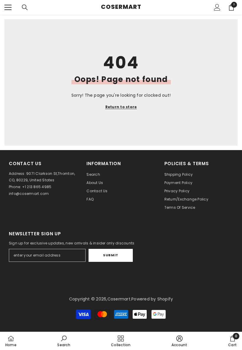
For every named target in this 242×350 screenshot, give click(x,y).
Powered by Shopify (152, 299)
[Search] (24, 7)
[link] (64, 341)
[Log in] (217, 7)
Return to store (121, 106)
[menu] (8, 7)
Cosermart (118, 299)
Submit (110, 255)
